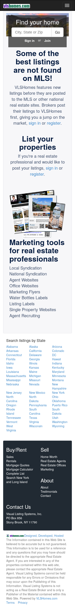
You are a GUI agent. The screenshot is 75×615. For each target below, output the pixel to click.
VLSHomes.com (47, 598)
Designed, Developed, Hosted (44, 535)
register (54, 123)
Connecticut (14, 355)
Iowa (9, 367)
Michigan (35, 376)
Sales (10, 457)
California (35, 351)
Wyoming (58, 426)
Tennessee (13, 418)
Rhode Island (10, 411)
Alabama (12, 346)
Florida (10, 359)
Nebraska (12, 384)
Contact (46, 496)
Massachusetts (16, 376)
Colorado (58, 351)
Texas (33, 418)
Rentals (11, 461)
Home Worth (49, 457)
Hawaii (56, 359)
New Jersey (14, 392)
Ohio (55, 397)
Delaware (35, 355)
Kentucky (58, 367)
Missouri (34, 380)
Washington (60, 422)
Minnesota (59, 376)
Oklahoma (59, 401)
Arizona (57, 346)
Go (57, 32)
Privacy (23, 602)
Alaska (33, 346)
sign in (35, 123)
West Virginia (11, 428)
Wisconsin (35, 426)
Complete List (15, 473)
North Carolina (11, 399)
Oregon (11, 405)
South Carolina (34, 411)
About (44, 487)
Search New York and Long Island (17, 480)
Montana (58, 380)
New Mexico (37, 392)
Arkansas (12, 351)
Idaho (10, 363)
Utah (55, 418)
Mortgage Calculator (19, 469)
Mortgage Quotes (17, 465)
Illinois (33, 363)
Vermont (11, 422)
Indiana (57, 363)
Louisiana (12, 372)
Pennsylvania (38, 405)
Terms (10, 602)
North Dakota (34, 399)
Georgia (34, 359)
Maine (33, 372)
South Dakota (56, 411)
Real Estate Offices (53, 465)
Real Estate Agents (53, 461)
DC (54, 355)
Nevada (34, 384)
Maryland (58, 372)
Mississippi (13, 380)
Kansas (34, 367)
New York (58, 392)
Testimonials (49, 491)
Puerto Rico (60, 405)
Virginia (34, 422)
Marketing (47, 469)
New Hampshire (59, 386)
